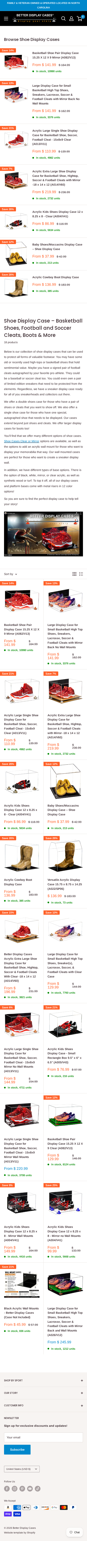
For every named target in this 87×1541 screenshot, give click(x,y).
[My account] (71, 18)
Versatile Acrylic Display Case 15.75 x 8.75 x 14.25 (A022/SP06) (65, 884)
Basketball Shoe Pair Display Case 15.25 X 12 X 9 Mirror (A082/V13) (55, 55)
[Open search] (63, 18)
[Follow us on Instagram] (14, 1489)
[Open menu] (6, 18)
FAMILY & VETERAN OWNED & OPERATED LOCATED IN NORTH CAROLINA (43, 5)
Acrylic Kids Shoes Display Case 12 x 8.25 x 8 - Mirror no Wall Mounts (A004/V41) (64, 1233)
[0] (79, 18)
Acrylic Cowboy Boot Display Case (55, 277)
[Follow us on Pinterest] (22, 1489)
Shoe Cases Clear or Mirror (21, 441)
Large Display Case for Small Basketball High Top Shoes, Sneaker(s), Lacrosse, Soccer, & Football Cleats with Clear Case (65, 965)
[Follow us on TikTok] (37, 1489)
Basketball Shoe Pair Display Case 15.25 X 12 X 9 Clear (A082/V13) (65, 1144)
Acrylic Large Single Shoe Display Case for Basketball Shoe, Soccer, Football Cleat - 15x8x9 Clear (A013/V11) (55, 137)
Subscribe (17, 1449)
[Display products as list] (81, 574)
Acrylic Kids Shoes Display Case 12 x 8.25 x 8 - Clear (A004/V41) (57, 214)
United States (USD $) (18, 1469)
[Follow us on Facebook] (7, 1489)
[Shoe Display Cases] (43, 511)
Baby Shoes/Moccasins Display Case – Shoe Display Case (57, 247)
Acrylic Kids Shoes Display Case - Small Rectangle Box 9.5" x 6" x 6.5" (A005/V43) (65, 1055)
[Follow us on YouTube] (30, 1489)
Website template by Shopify (19, 1532)
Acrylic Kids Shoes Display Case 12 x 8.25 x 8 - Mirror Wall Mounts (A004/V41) (20, 1233)
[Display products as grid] (74, 574)
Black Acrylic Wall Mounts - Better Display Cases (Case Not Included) (21, 1313)
